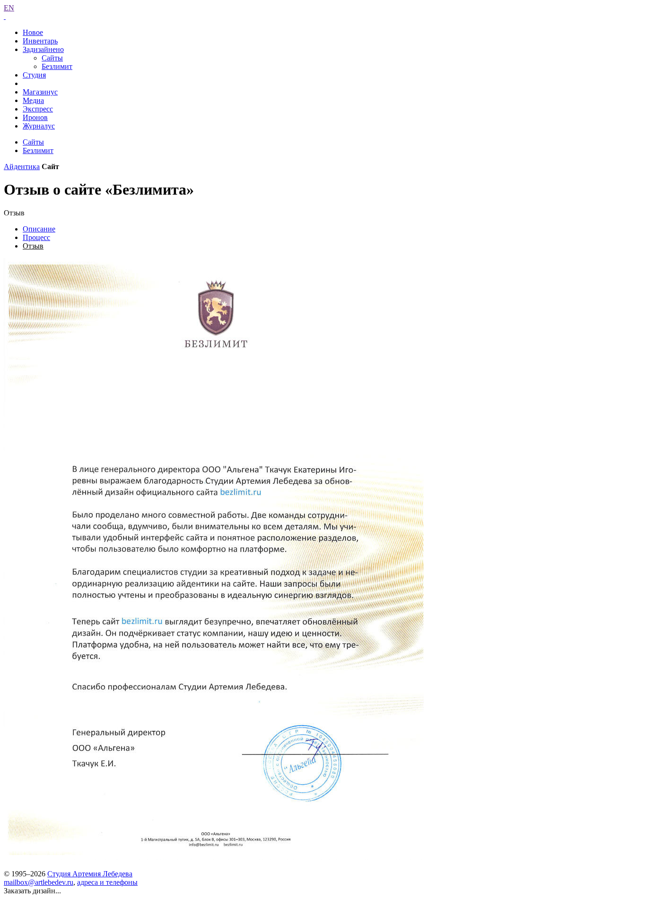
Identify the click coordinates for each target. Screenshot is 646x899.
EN (9, 8)
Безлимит (57, 66)
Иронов (35, 117)
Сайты (52, 58)
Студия (34, 75)
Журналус (39, 126)
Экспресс (38, 109)
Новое (33, 32)
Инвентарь (40, 41)
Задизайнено (43, 49)
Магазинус (40, 92)
